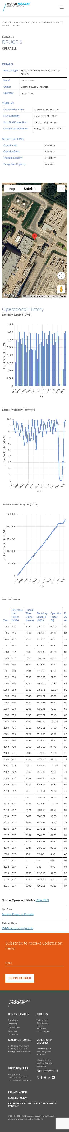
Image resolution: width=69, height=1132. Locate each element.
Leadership (12, 1024)
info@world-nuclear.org (20, 1052)
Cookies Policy (17, 1098)
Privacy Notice (17, 1093)
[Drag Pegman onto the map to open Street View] (61, 289)
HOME (5, 22)
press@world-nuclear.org (21, 1080)
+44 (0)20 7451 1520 (19, 1046)
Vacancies (12, 1031)
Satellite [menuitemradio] (30, 189)
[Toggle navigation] (61, 7)
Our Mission (13, 1020)
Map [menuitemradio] (11, 189)
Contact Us (13, 1035)
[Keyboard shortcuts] (24, 296)
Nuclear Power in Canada (18, 914)
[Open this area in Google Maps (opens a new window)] (9, 295)
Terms (63, 296)
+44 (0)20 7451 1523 (19, 1077)
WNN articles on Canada (17, 928)
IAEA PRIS (42, 900)
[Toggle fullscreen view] (61, 188)
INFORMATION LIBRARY (20, 22)
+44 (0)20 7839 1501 (19, 1049)
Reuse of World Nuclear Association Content (32, 1105)
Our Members (14, 1027)
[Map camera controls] (61, 275)
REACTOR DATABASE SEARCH (47, 22)
